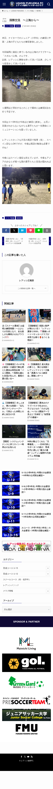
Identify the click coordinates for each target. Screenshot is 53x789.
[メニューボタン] (4, 4)
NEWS (18, 26)
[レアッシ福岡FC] (26, 4)
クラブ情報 (9, 26)
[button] (6, 230)
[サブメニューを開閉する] (48, 568)
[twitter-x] (25, 756)
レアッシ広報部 (26, 280)
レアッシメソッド (11, 585)
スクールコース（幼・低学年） (17, 579)
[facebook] (21, 756)
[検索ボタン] (49, 4)
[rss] (31, 756)
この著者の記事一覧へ (26, 288)
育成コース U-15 (10, 568)
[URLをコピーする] (47, 230)
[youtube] (28, 756)
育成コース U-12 (10, 573)
